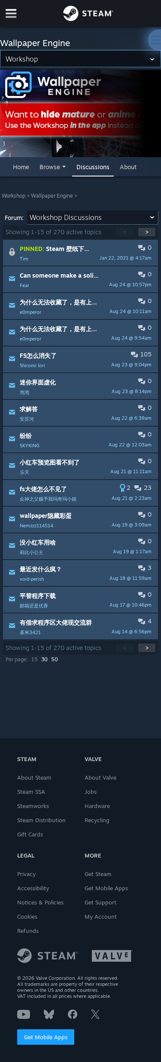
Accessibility (33, 888)
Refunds (28, 930)
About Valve (100, 777)
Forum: (14, 217)
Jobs (91, 791)
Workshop (13, 195)
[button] (80, 253)
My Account (101, 916)
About (128, 166)
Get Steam (98, 873)
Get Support (100, 902)
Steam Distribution (41, 820)
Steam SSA (31, 791)
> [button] (147, 231)
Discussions (92, 166)
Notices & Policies (40, 902)
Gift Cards (30, 834)
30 (44, 659)
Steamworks (33, 805)
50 (54, 659)
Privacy (26, 873)
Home (21, 166)
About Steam (34, 777)
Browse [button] (49, 166)
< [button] (124, 231)
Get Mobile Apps (45, 1037)
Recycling (97, 820)
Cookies (27, 916)
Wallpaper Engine (52, 195)
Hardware (97, 805)
